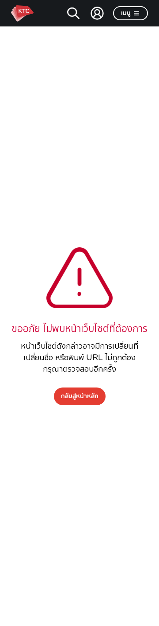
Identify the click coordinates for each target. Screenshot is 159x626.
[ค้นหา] (73, 13)
